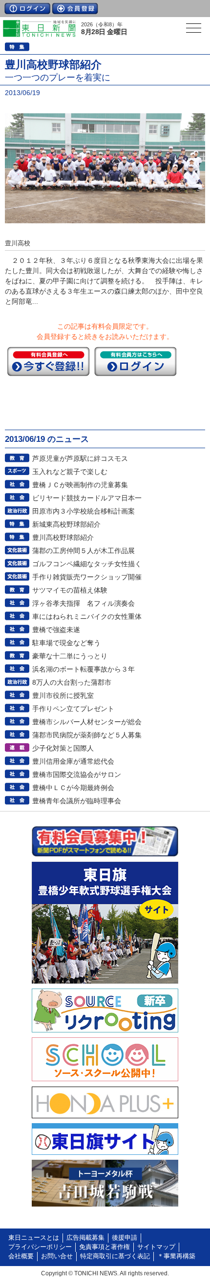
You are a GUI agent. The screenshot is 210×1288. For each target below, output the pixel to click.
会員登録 (75, 8)
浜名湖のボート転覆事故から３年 (83, 669)
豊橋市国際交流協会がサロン (76, 774)
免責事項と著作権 (104, 1247)
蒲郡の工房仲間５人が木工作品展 (83, 551)
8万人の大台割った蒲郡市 (71, 682)
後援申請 (124, 1237)
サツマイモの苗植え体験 (69, 590)
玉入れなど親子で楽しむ (69, 472)
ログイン (27, 8)
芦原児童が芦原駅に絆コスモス (80, 458)
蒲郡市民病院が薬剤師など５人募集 (87, 735)
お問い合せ (57, 1256)
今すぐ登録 (48, 361)
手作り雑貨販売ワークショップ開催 (87, 577)
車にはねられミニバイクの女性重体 (87, 616)
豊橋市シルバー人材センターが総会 (87, 722)
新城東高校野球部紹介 (66, 524)
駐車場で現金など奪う (66, 643)
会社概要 (21, 1256)
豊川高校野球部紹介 (63, 537)
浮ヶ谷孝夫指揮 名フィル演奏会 (83, 603)
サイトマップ (156, 1247)
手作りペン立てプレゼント (73, 709)
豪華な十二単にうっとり (69, 656)
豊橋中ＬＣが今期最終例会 (73, 788)
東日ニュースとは (33, 1237)
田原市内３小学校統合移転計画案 (83, 511)
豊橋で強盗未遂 (56, 630)
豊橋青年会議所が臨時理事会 (76, 801)
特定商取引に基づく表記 (115, 1256)
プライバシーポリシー (40, 1247)
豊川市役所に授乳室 (63, 695)
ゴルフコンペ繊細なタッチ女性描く (87, 564)
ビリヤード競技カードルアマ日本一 (87, 498)
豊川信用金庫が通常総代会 (73, 761)
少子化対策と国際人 (63, 748)
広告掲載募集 (85, 1237)
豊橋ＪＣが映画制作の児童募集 (80, 485)
